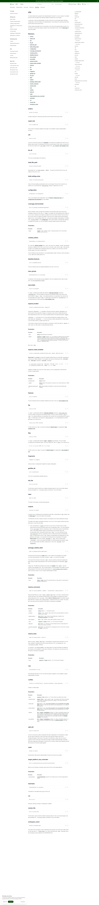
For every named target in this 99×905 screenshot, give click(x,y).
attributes (46, 142)
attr (75, 18)
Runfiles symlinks (59, 720)
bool (39, 616)
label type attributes (53, 292)
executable (77, 36)
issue (53, 1)
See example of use (64, 145)
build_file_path (78, 22)
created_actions (78, 31)
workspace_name (78, 89)
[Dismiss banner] (97, 1)
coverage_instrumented (79, 27)
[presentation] (48, 353)
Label (43, 555)
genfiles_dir (77, 53)
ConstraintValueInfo (41, 776)
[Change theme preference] (88, 4)
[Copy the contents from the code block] (66, 112)
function (56, 145)
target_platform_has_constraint (81, 80)
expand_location (78, 38)
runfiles (76, 73)
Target (38, 230)
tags (41, 628)
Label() (53, 565)
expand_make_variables (79, 42)
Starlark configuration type (55, 197)
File (43, 697)
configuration (33, 48)
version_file (77, 88)
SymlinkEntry (46, 712)
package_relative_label (79, 60)
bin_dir (76, 20)
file (75, 47)
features (76, 46)
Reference (31, 7)
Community (42, 7)
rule (75, 71)
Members (76, 13)
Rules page (65, 27)
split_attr (76, 77)
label (76, 57)
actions (76, 15)
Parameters (78, 29)
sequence (39, 336)
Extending (37, 7)
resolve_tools (33, 85)
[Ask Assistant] (67, 112)
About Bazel (12, 7)
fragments (77, 51)
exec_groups (77, 35)
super (76, 78)
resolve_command (78, 64)
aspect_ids (77, 16)
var (75, 86)
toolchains (77, 84)
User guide (26, 7)
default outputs (50, 450)
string (38, 334)
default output (54, 427)
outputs (76, 58)
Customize (23, 901)
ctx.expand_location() (42, 617)
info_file (76, 55)
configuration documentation (34, 199)
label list (50, 440)
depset (38, 699)
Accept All (11, 901)
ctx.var (37, 357)
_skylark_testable (38, 245)
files (75, 49)
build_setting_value (78, 24)
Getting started (19, 7)
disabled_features (78, 33)
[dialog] (14, 899)
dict (42, 145)
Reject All (5, 901)
